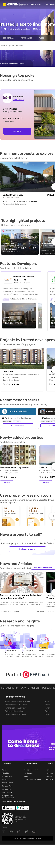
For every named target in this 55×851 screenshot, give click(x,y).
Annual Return (7, 783)
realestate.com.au (31, 770)
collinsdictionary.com (32, 779)
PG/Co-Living (26, 38)
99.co (26, 776)
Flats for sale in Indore (14, 711)
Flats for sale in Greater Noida (17, 701)
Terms (4, 779)
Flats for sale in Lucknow (15, 708)
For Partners (7, 776)
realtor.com (28, 773)
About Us (5, 773)
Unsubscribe (7, 792)
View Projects (18, 99)
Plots (41, 38)
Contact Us (6, 789)
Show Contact (19, 426)
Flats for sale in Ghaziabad (16, 705)
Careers (5, 770)
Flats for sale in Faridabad (15, 714)
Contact (17, 131)
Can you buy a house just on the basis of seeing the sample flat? (21, 596)
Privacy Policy (7, 786)
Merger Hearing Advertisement (8, 797)
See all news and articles (43, 568)
